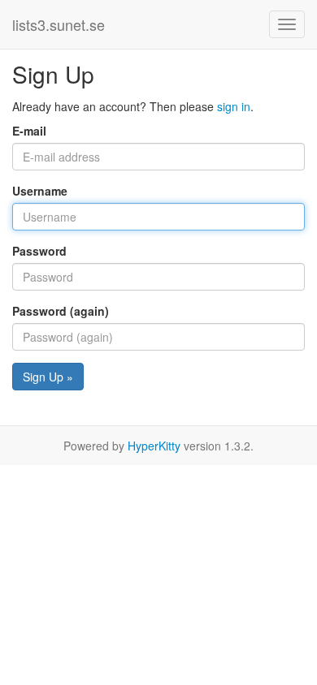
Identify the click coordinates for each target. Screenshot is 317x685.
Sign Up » (48, 376)
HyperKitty (154, 445)
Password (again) (60, 311)
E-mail (29, 131)
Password (39, 251)
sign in (233, 106)
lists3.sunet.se (58, 24)
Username (39, 191)
